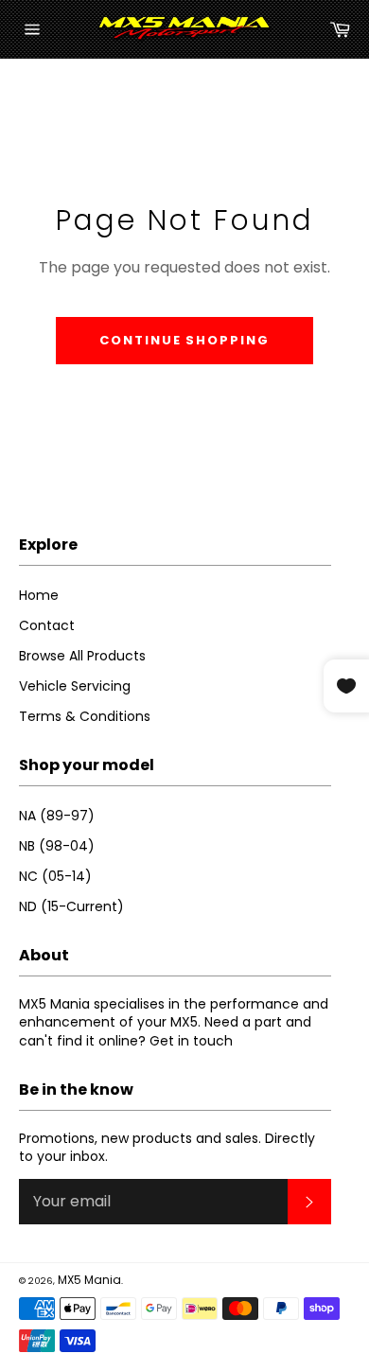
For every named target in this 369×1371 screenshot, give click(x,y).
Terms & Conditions (84, 716)
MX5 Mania (89, 1280)
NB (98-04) (57, 845)
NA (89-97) (57, 815)
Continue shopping (184, 340)
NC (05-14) (55, 876)
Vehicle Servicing (75, 686)
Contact (47, 625)
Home (39, 595)
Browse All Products (82, 655)
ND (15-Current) (71, 906)
